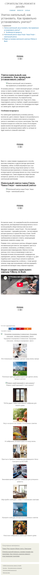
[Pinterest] (20, 329)
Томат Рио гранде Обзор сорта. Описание (16, 548)
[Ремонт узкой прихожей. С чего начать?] (20, 383)
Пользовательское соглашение (15, 568)
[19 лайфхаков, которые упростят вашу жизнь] (20, 439)
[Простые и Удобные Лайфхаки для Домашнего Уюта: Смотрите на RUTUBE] (20, 457)
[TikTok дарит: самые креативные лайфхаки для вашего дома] (20, 401)
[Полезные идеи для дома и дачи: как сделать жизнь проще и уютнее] (20, 374)
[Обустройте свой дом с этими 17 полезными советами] (20, 497)
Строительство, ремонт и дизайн (20, 5)
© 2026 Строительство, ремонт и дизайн (12, 565)
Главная (12, 10)
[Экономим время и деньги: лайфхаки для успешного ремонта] (20, 477)
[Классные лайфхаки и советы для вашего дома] (20, 533)
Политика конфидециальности (10, 570)
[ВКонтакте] (12, 329)
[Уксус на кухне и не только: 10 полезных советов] (20, 421)
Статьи (27, 10)
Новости (20, 10)
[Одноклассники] (27, 329)
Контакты (5, 568)
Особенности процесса (14, 32)
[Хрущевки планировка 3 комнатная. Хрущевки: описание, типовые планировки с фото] (20, 336)
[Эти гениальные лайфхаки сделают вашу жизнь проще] (20, 356)
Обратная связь (6, 572)
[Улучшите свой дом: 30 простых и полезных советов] (20, 515)
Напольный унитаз (10, 325)
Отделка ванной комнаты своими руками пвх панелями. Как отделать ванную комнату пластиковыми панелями (17, 554)
